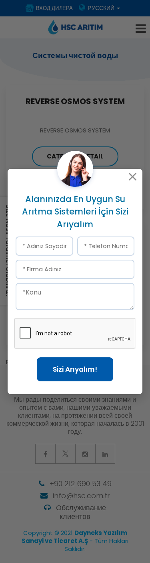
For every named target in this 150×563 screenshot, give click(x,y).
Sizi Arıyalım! (75, 369)
